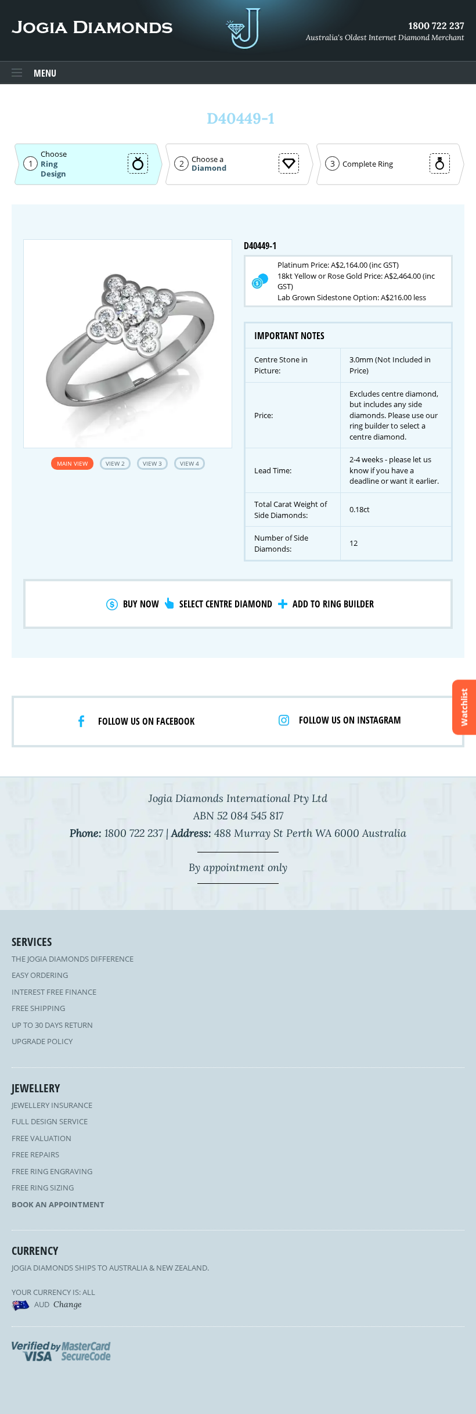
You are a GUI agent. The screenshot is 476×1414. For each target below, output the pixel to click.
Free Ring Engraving (52, 1171)
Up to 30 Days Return (52, 1025)
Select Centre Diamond (225, 604)
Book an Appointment (58, 1204)
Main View (72, 463)
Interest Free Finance (54, 992)
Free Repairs (35, 1154)
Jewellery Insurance (52, 1105)
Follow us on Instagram (350, 720)
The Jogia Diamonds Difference (73, 959)
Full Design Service (50, 1121)
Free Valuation (41, 1138)
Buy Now (141, 604)
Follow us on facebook (146, 721)
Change (67, 1304)
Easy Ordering (40, 975)
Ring (49, 164)
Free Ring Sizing (43, 1187)
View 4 (189, 463)
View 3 (152, 463)
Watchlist (464, 707)
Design (53, 174)
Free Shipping (38, 1008)
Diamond (209, 168)
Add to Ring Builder (333, 604)
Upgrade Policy (42, 1041)
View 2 (115, 463)
